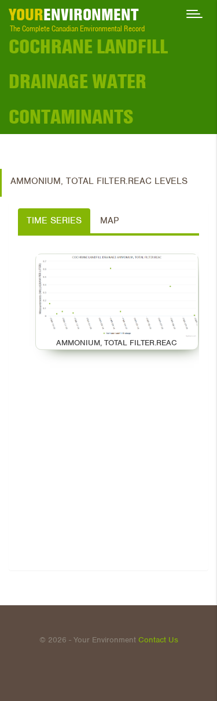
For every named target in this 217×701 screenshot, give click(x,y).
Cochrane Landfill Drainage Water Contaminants (88, 81)
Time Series (54, 220)
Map (109, 220)
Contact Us (158, 640)
